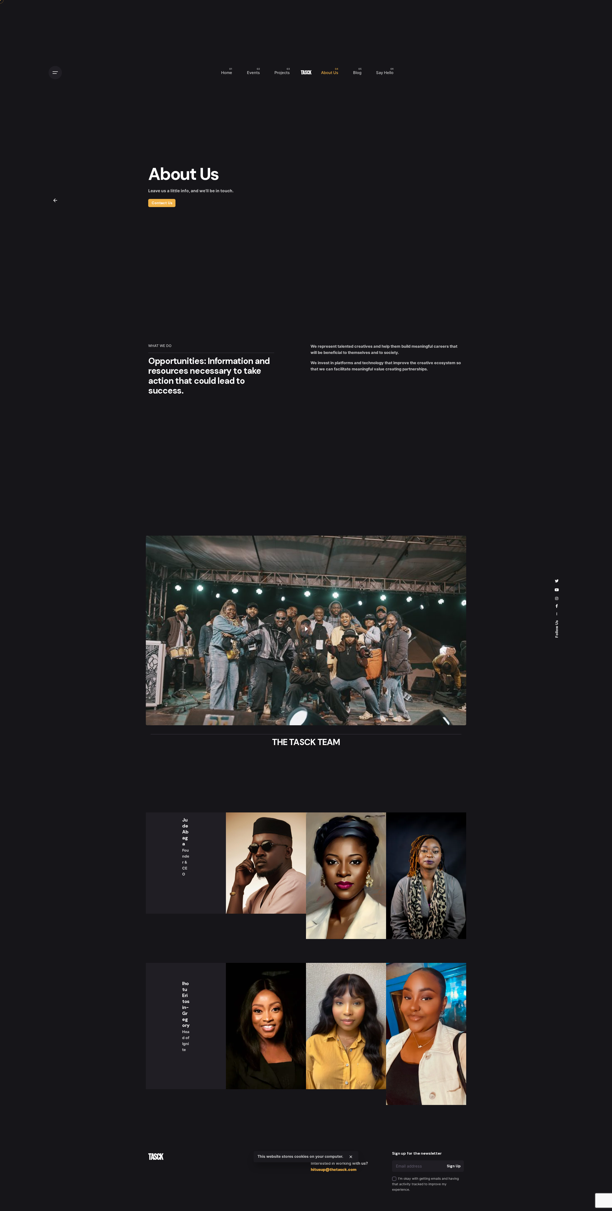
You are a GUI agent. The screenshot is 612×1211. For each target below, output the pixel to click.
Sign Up (453, 1166)
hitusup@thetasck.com (333, 1169)
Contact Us (162, 202)
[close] (351, 1157)
